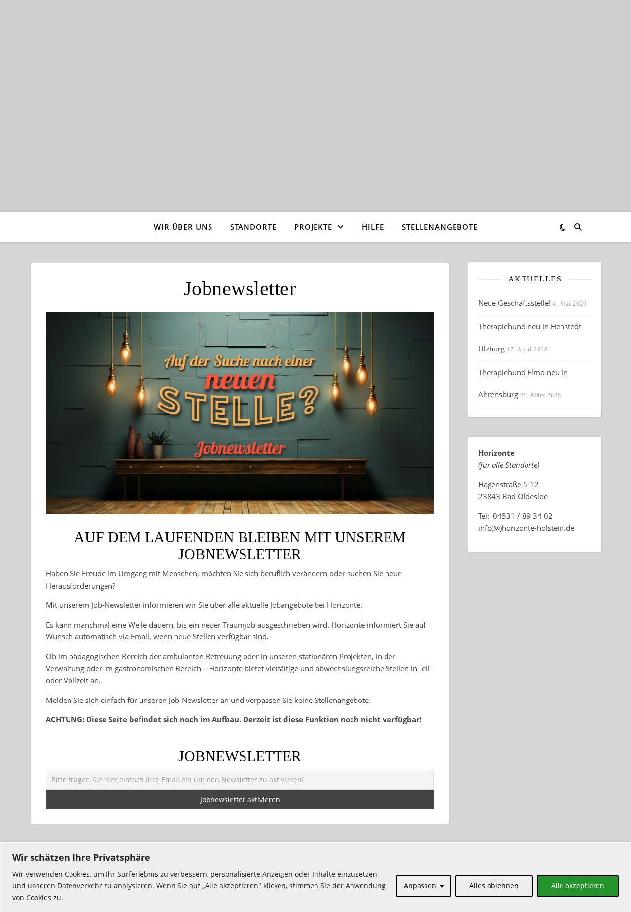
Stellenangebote (440, 227)
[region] (315, 877)
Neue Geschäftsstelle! (514, 303)
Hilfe (373, 227)
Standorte (253, 227)
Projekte (313, 227)
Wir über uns (183, 227)
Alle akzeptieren (577, 885)
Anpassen (420, 885)
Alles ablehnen (494, 885)
